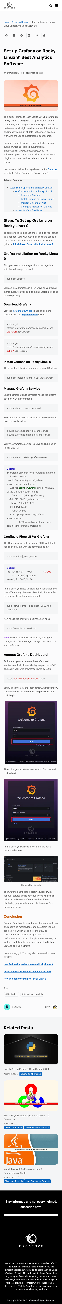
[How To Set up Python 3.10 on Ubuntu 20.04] (31, 1049)
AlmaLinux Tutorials (14, 1181)
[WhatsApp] (44, 35)
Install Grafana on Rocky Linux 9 (37, 199)
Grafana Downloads (23, 310)
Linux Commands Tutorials (37, 1127)
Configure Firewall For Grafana (36, 206)
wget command (30, 314)
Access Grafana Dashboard (29, 210)
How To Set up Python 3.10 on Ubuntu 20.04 (26, 1069)
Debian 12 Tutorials (13, 1127)
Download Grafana (30, 195)
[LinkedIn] (29, 35)
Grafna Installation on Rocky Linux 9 (33, 191)
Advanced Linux (20, 22)
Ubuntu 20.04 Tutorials (31, 1074)
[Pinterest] (21, 35)
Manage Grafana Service (33, 202)
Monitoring (11, 994)
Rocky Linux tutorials (32, 994)
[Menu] (56, 5)
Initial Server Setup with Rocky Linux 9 (33, 244)
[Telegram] (37, 35)
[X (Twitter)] (14, 35)
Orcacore (52, 169)
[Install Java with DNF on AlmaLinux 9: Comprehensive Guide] (31, 1149)
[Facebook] (6, 35)
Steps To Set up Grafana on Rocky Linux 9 (31, 187)
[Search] (50, 5)
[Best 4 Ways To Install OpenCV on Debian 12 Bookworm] (31, 1095)
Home (7, 22)
